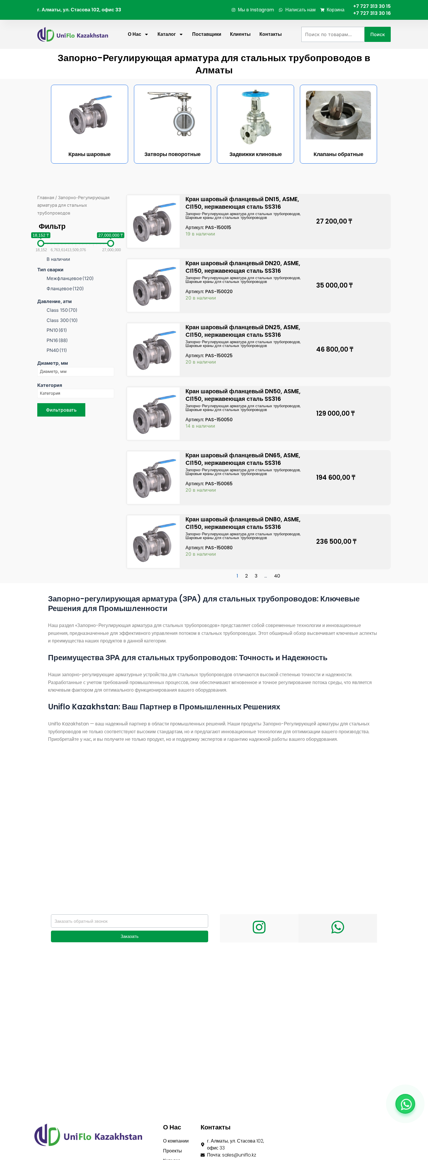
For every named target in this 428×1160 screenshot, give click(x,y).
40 (277, 576)
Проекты (172, 1150)
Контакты (270, 34)
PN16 (57, 340)
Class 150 (62, 310)
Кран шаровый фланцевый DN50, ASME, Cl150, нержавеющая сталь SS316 (242, 395)
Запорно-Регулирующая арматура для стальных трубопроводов (242, 214)
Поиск (377, 34)
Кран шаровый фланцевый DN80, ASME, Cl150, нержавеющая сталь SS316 (242, 523)
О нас (134, 34)
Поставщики (206, 34)
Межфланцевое (70, 278)
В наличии (58, 259)
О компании (176, 1141)
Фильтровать (61, 410)
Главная (45, 197)
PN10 (57, 330)
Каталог (167, 34)
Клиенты (240, 34)
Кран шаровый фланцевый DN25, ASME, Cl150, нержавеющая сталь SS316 (242, 331)
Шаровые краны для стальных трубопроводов (226, 217)
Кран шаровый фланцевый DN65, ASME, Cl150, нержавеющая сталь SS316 (242, 459)
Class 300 (62, 320)
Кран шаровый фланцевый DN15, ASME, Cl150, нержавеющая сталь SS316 (242, 203)
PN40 (57, 350)
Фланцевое (65, 288)
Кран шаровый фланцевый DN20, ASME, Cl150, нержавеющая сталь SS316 (242, 267)
